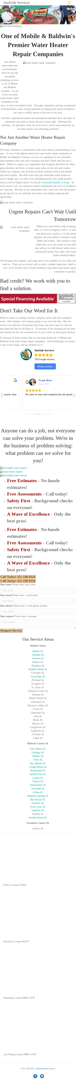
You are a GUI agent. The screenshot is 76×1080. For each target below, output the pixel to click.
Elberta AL (38, 781)
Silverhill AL (38, 788)
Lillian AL (38, 792)
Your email (6, 595)
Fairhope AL (38, 752)
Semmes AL (38, 658)
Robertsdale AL (38, 770)
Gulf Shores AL (38, 748)
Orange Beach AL (38, 767)
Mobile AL (38, 651)
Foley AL (38, 759)
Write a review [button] (45, 366)
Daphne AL (38, 756)
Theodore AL (38, 665)
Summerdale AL (38, 785)
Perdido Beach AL (38, 817)
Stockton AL (38, 803)
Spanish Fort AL (38, 774)
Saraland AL (38, 654)
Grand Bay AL (38, 676)
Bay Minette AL (38, 763)
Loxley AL (38, 778)
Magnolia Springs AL (38, 796)
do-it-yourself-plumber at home (53, 182)
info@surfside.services (45, 1068)
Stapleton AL (38, 810)
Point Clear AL (38, 806)
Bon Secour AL (38, 799)
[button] (74, 396)
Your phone (6, 605)
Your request (7, 616)
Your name (6, 584)
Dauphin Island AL (38, 669)
